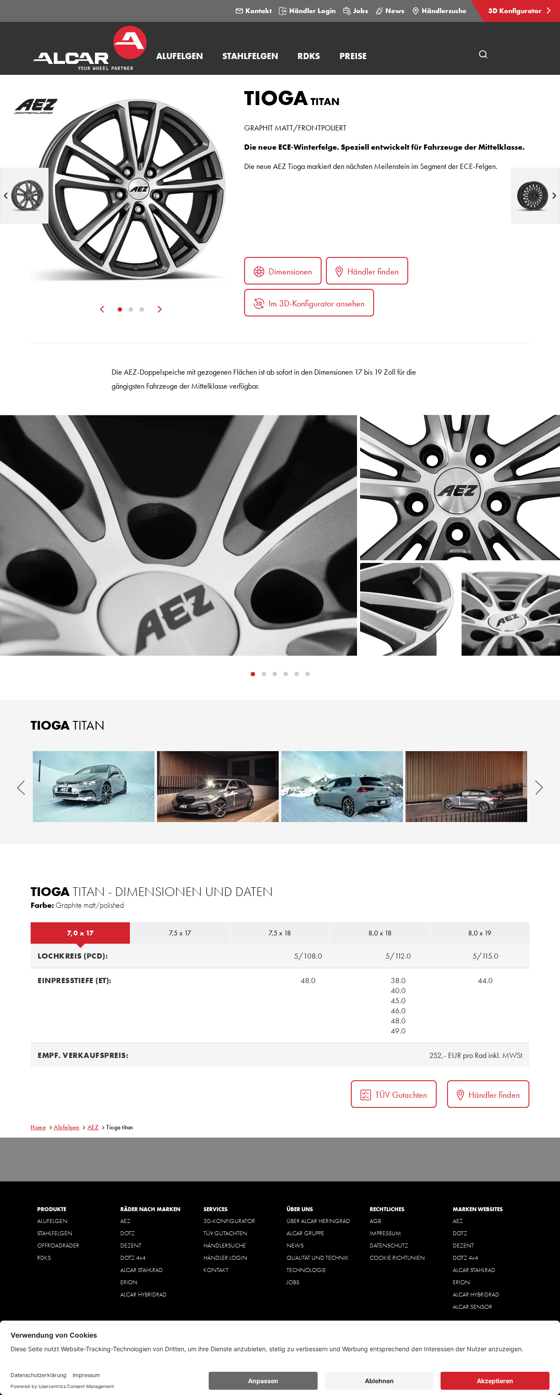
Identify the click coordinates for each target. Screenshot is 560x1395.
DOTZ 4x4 (133, 1257)
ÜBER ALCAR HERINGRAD (318, 1221)
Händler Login (312, 10)
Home (38, 1127)
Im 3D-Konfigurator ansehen (316, 303)
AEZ (93, 1127)
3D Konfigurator (515, 10)
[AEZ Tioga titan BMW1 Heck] (466, 786)
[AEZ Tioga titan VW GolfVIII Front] (94, 786)
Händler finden (373, 271)
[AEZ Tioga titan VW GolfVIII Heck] (342, 786)
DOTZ (127, 1233)
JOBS (293, 1282)
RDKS (44, 1257)
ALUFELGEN (52, 1221)
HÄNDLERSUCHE (224, 1245)
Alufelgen (67, 1127)
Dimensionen (290, 271)
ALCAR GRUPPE (305, 1233)
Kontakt (258, 10)
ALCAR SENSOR (472, 1307)
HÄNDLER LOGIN (225, 1257)
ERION (128, 1282)
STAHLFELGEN (54, 1233)
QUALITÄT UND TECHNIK (318, 1257)
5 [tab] (307, 674)
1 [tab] (120, 309)
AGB (375, 1221)
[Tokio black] (535, 195)
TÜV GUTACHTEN (225, 1233)
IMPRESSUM (385, 1233)
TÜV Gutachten (401, 1094)
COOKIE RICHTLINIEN (397, 1257)
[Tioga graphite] (24, 195)
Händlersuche (444, 10)
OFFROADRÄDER (58, 1245)
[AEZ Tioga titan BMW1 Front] (218, 786)
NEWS (295, 1245)
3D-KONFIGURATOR (229, 1221)
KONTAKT (215, 1270)
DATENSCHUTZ (389, 1245)
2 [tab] (131, 309)
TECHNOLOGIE (306, 1270)
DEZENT (130, 1245)
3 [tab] (142, 309)
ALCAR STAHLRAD (141, 1270)
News (394, 10)
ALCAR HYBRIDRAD (143, 1294)
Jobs (360, 10)
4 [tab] (296, 674)
